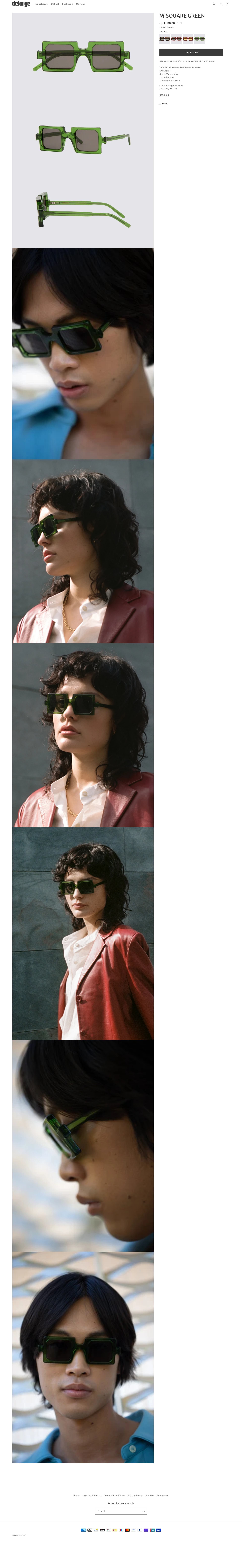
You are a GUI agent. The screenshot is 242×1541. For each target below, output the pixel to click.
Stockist (149, 1495)
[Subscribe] (144, 1511)
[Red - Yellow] (188, 39)
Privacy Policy (135, 1495)
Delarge (22, 1535)
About (76, 1495)
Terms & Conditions (114, 1495)
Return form (163, 1495)
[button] (214, 4)
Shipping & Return (91, 1495)
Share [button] (165, 103)
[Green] (199, 39)
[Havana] (164, 39)
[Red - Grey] (176, 39)
